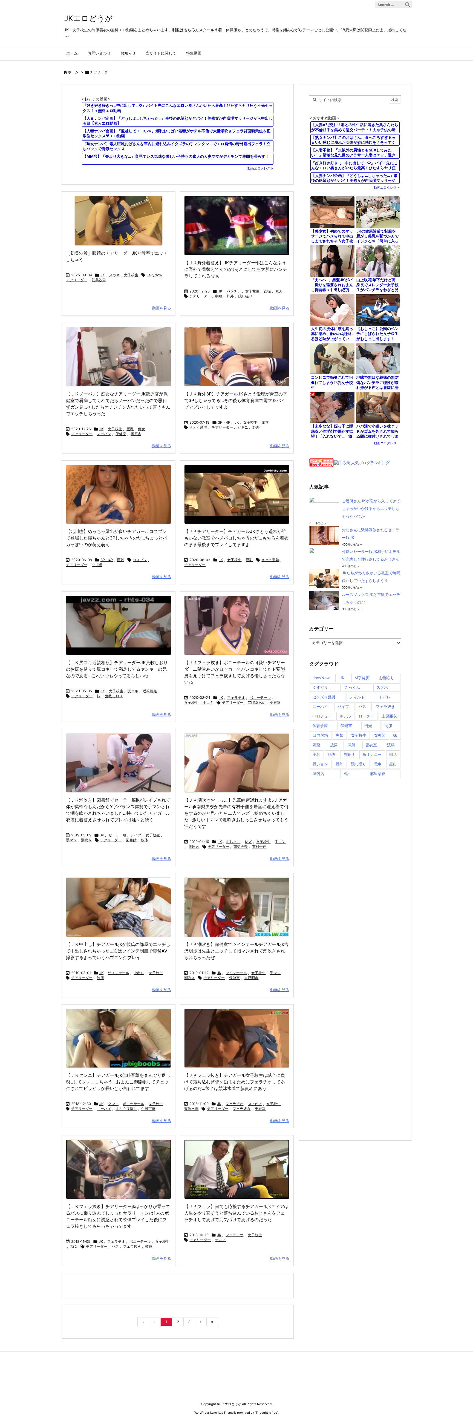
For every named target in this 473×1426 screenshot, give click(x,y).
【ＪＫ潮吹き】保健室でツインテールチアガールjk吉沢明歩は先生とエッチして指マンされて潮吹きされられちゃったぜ (236, 951)
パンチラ (234, 291)
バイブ (343, 706)
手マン (71, 840)
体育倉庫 (320, 725)
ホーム (73, 72)
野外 (230, 296)
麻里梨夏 (377, 773)
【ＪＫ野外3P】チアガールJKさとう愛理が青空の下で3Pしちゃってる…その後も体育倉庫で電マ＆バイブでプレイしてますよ (235, 400)
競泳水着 (191, 1108)
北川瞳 (97, 565)
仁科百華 (148, 1108)
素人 (278, 291)
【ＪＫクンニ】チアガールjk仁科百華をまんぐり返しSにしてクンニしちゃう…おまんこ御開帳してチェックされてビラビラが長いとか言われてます (118, 1081)
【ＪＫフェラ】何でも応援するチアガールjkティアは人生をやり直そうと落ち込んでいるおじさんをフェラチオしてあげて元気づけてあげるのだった (236, 1213)
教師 (352, 744)
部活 (393, 754)
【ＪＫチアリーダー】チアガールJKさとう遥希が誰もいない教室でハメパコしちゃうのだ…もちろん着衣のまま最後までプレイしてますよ (236, 538)
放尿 (334, 744)
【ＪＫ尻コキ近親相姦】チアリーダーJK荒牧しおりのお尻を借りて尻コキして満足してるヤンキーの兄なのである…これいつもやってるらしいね (117, 669)
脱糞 (332, 754)
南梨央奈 (240, 846)
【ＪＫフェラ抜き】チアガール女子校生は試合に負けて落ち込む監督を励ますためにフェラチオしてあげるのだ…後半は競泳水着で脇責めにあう (234, 1081)
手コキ (208, 702)
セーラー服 (117, 835)
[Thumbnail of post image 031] (236, 907)
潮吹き (86, 840)
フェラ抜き (241, 1108)
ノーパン (104, 434)
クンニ (113, 1103)
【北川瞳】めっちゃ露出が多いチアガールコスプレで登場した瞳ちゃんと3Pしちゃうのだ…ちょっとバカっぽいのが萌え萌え (116, 538)
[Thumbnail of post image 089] (236, 763)
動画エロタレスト (260, 168)
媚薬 (316, 744)
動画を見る (161, 308)
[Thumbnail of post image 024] (236, 356)
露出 (393, 764)
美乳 (316, 754)
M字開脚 (361, 677)
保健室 (121, 434)
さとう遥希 (270, 560)
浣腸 (391, 744)
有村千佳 (259, 846)
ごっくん (352, 687)
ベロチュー (322, 716)
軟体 (144, 840)
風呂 (347, 773)
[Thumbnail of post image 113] (118, 625)
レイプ (136, 835)
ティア (220, 1240)
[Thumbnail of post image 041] (236, 625)
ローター (366, 716)
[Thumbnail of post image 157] (118, 221)
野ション (320, 764)
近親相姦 (150, 691)
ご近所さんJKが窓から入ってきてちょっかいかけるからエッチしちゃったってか (371, 508)
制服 (218, 296)
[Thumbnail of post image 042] (118, 356)
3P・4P (224, 422)
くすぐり (320, 687)
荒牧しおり (114, 696)
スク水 (382, 687)
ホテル (345, 716)
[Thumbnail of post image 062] (236, 494)
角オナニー (372, 754)
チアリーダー (76, 280)
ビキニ (242, 427)
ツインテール (118, 973)
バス (115, 1246)
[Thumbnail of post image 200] (236, 1038)
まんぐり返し (126, 1108)
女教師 (379, 735)
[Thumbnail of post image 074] (118, 494)
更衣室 (275, 702)
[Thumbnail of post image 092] (236, 225)
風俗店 (318, 773)
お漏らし (386, 677)
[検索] (407, 4)
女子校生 (131, 275)
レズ (248, 841)
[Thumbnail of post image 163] (118, 1169)
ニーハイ (104, 1108)
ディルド (357, 697)
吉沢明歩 (251, 977)
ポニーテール (260, 697)
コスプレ (140, 560)
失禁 (339, 735)
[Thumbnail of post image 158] (118, 1038)
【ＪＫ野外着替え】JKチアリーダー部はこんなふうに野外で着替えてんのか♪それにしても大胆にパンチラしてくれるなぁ (235, 269)
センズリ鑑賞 (324, 697)
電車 (378, 764)
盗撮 (267, 291)
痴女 (141, 429)
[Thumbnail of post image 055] (118, 907)
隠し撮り (245, 296)
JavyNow (154, 275)
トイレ (385, 697)
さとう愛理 (198, 427)
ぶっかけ (255, 1103)
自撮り (349, 754)
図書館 (131, 840)
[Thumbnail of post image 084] (236, 1169)
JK (102, 275)
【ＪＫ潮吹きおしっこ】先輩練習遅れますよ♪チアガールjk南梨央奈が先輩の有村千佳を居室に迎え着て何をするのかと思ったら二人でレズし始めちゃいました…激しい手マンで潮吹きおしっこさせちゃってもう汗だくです (236, 813)
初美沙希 (99, 280)
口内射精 (320, 735)
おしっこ (233, 841)
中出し (139, 973)
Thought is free (266, 1412)
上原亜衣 (389, 716)
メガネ (114, 275)
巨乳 (130, 429)
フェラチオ (236, 697)
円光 (368, 725)
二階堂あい (257, 702)
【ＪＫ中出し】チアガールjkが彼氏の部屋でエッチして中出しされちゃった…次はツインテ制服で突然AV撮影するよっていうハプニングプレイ (118, 951)
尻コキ (133, 691)
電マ (265, 422)
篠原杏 (136, 434)
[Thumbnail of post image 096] (118, 763)
